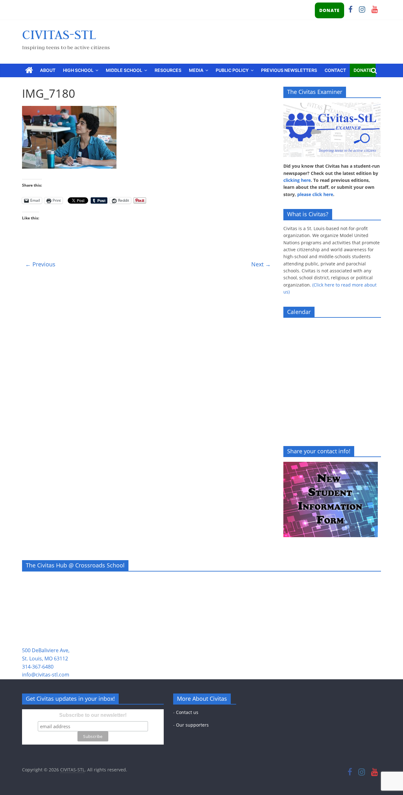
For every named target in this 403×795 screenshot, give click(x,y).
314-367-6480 (38, 666)
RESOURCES (168, 70)
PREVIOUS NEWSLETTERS (289, 70)
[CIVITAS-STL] (29, 70)
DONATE (329, 10)
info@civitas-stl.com (45, 674)
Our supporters (192, 725)
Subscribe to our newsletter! (93, 715)
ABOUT (47, 70)
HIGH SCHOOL (78, 70)
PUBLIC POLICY (232, 70)
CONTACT (335, 70)
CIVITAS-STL (59, 34)
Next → (261, 264)
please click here (315, 194)
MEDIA (196, 70)
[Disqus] (148, 351)
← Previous (40, 264)
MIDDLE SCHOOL (124, 70)
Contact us (187, 712)
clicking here (297, 180)
